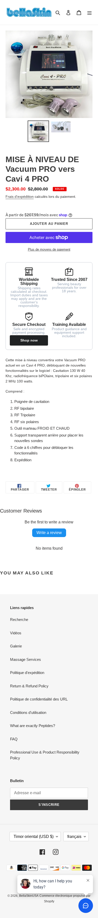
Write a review (49, 532)
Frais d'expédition (20, 197)
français (74, 836)
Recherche (19, 619)
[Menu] (89, 12)
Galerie (16, 646)
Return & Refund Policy (29, 686)
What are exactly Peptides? (32, 725)
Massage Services (25, 659)
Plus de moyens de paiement (49, 249)
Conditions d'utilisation (28, 712)
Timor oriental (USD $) (34, 836)
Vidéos (15, 633)
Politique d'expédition (27, 672)
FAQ (14, 739)
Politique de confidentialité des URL (39, 699)
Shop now (29, 340)
